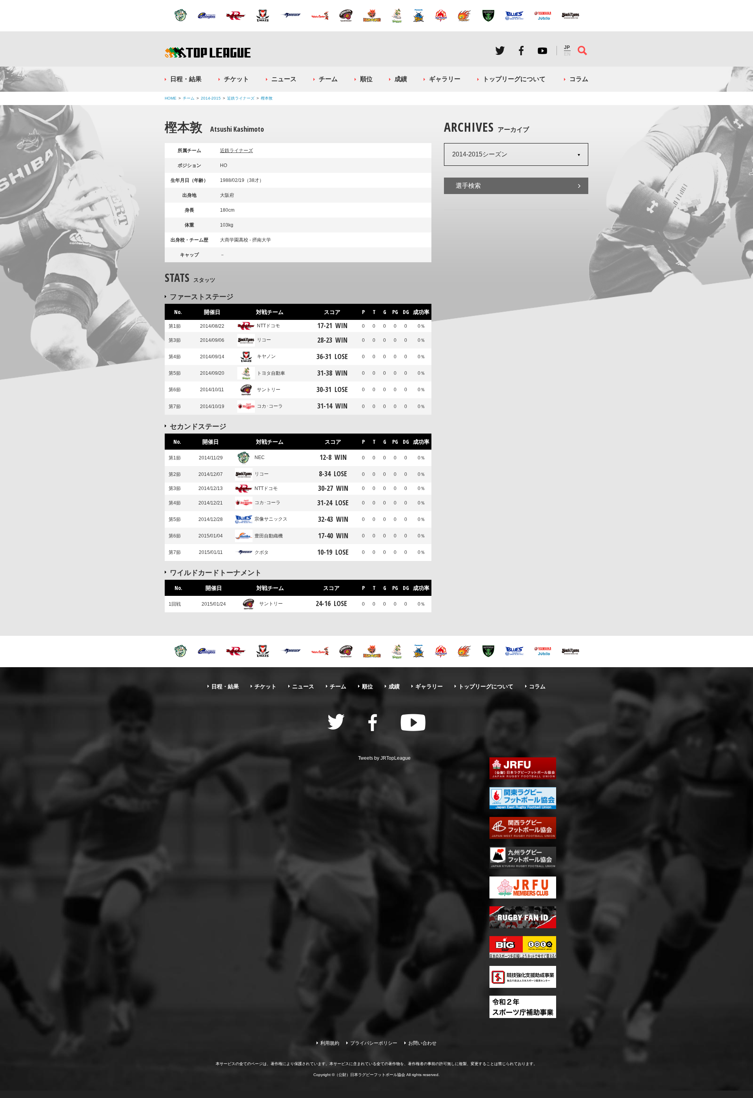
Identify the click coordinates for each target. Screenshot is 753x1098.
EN (567, 54)
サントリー (268, 389)
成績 (401, 79)
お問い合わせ (422, 1043)
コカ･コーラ (270, 406)
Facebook (521, 50)
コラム (578, 79)
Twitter (500, 50)
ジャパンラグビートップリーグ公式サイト (208, 52)
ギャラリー (444, 79)
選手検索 (468, 185)
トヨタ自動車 (271, 373)
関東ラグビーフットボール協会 (522, 798)
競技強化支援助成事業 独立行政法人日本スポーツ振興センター (522, 977)
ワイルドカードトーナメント (216, 572)
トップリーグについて (514, 79)
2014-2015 (211, 98)
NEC (260, 457)
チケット (236, 79)
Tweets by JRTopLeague (384, 758)
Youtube (542, 50)
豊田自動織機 (269, 536)
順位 (366, 79)
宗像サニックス (271, 519)
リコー (264, 340)
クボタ (262, 552)
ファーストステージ (201, 296)
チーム (328, 79)
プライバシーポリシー (373, 1043)
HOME (170, 98)
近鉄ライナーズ (241, 98)
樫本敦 (267, 98)
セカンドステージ (198, 426)
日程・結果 (186, 79)
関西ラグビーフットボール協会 (522, 828)
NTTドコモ (268, 325)
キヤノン (266, 356)
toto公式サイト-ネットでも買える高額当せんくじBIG (522, 947)
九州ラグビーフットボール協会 (522, 858)
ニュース (283, 79)
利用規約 (329, 1043)
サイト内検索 (582, 50)
